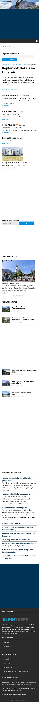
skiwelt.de (6, 659)
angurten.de (7, 663)
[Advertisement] (20, 23)
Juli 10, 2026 (16, 322)
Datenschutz (7, 646)
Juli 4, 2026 (15, 374)
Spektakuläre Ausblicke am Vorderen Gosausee (21, 308)
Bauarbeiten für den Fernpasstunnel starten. (24, 371)
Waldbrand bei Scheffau (11, 523)
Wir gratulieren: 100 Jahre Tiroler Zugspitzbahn (23, 382)
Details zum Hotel (8, 168)
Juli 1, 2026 (15, 385)
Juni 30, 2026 (16, 396)
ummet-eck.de (8, 667)
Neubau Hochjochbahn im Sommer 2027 (17, 494)
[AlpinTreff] (19, 8)
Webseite (5, 106)
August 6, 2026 (16, 311)
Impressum (7, 642)
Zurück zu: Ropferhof (9, 90)
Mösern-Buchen (22, 65)
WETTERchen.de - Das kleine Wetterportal (16, 671)
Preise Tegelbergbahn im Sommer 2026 (16, 540)
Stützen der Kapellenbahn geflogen (15, 508)
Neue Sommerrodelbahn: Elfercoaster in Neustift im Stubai (23, 319)
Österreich (6, 65)
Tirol (12, 65)
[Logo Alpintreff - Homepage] (15, 623)
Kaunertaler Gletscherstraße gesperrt (21, 393)
